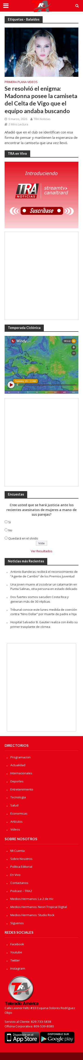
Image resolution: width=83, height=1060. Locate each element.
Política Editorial (21, 867)
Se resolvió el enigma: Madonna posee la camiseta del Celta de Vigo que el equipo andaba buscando (41, 99)
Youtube (16, 952)
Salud (14, 805)
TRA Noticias (42, 119)
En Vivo (15, 875)
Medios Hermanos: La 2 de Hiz (31, 899)
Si (9, 522)
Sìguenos (17, 923)
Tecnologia (18, 797)
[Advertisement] (41, 275)
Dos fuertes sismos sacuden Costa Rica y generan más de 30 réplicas (39, 599)
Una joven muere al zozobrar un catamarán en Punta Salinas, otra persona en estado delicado (43, 586)
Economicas (18, 813)
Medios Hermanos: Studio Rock (32, 915)
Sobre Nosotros (21, 859)
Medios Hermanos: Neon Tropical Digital (38, 907)
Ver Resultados (41, 551)
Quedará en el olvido (23, 538)
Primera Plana (16, 82)
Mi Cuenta (17, 851)
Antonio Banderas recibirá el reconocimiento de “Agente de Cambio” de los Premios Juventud (44, 574)
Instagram (17, 968)
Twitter (15, 960)
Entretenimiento (21, 789)
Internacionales (21, 773)
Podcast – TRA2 (21, 891)
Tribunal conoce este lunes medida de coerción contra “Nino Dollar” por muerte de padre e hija (43, 611)
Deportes (17, 781)
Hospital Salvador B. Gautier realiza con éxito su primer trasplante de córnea (44, 624)
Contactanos (19, 883)
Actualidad (17, 765)
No (10, 530)
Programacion (20, 757)
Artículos (16, 821)
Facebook (17, 944)
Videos (32, 82)
